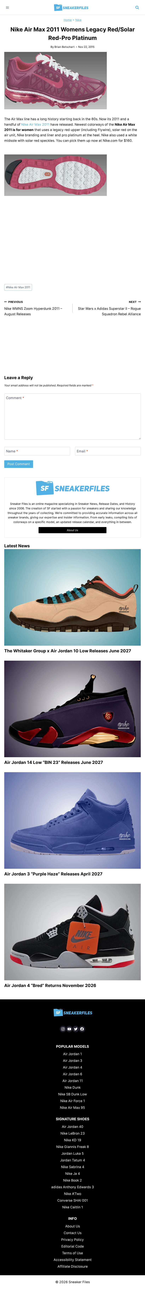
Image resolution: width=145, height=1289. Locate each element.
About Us (72, 1226)
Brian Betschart (64, 47)
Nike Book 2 (72, 1180)
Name (12, 451)
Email (82, 451)
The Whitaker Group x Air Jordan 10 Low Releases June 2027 (67, 650)
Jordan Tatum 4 (72, 1160)
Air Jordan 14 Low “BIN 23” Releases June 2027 (53, 762)
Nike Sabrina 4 (72, 1167)
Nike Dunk (73, 1087)
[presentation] (72, 597)
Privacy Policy (72, 1240)
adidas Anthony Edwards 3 (72, 1187)
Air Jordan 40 (72, 1127)
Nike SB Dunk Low (72, 1094)
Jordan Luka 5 (72, 1154)
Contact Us (73, 1233)
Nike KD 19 (72, 1140)
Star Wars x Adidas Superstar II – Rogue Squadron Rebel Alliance (109, 308)
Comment (15, 398)
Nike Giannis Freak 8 (72, 1147)
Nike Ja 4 (72, 1174)
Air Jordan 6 (72, 1074)
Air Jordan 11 (72, 1081)
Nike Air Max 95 (72, 1108)
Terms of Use (72, 1253)
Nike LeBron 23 (72, 1133)
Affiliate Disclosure (72, 1266)
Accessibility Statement (73, 1260)
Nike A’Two (72, 1194)
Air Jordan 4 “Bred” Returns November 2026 (50, 985)
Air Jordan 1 (72, 1054)
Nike (78, 20)
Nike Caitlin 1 (72, 1207)
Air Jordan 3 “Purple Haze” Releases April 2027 (53, 874)
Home (68, 20)
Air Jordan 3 (72, 1061)
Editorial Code (72, 1246)
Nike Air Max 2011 (35, 124)
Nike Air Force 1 (72, 1101)
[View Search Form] (137, 7)
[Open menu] (7, 7)
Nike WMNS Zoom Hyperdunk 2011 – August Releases (33, 308)
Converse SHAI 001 (72, 1200)
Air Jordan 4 (72, 1067)
